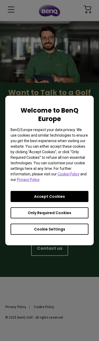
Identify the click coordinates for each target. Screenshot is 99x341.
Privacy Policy (28, 179)
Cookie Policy (68, 174)
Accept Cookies (49, 196)
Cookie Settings (49, 229)
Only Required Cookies (49, 212)
